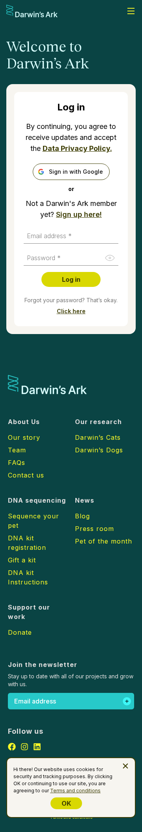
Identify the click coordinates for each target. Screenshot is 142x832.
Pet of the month (103, 541)
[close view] (125, 766)
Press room (94, 529)
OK (66, 803)
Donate (20, 632)
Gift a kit (22, 560)
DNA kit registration (27, 542)
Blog (82, 516)
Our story (24, 437)
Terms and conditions (75, 790)
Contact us (26, 475)
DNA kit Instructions (28, 577)
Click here (71, 311)
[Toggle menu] (131, 11)
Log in (71, 279)
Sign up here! (79, 214)
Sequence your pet (33, 520)
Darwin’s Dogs (99, 450)
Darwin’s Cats (98, 437)
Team (17, 450)
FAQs (16, 463)
